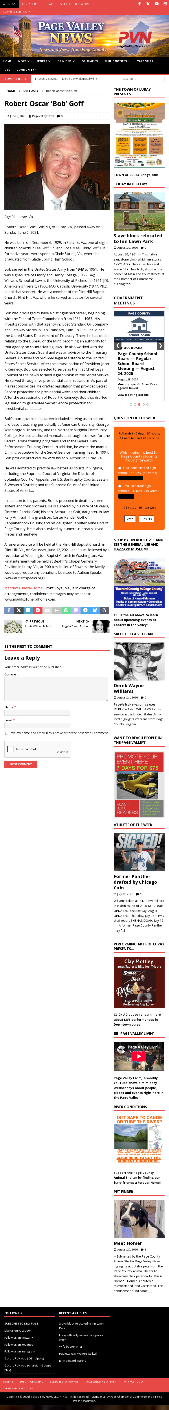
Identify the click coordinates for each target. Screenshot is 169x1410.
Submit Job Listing (15, 11)
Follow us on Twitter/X (18, 1337)
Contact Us (29, 3)
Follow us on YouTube (18, 1345)
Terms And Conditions (18, 1388)
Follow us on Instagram (19, 1351)
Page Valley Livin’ (137, 1033)
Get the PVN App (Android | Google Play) (27, 1367)
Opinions (64, 61)
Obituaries (90, 61)
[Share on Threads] (104, 611)
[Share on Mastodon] (76, 611)
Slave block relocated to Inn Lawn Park (138, 238)
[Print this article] (56, 611)
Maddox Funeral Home (23, 588)
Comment (11, 674)
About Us (9, 3)
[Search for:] (143, 78)
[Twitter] (148, 4)
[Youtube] (156, 4)
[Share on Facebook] (9, 611)
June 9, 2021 (18, 116)
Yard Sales (145, 61)
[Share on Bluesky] (95, 611)
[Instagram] (165, 4)
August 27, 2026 (127, 1249)
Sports (42, 61)
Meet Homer (128, 1243)
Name (9, 707)
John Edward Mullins (72, 1361)
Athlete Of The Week (133, 824)
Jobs (7, 70)
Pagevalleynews (43, 116)
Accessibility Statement (102, 1381)
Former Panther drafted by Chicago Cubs (135, 882)
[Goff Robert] (57, 206)
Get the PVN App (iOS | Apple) (24, 1358)
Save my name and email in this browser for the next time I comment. (58, 733)
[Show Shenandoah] (135, 404)
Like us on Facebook (17, 1330)
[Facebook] (139, 4)
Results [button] (146, 519)
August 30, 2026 (127, 248)
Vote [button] (130, 519)
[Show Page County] (143, 404)
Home (7, 61)
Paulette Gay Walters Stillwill (78, 1354)
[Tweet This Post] (18, 611)
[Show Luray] (131, 404)
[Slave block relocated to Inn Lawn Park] (139, 211)
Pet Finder (123, 1191)
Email (8, 720)
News (22, 61)
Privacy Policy (133, 1381)
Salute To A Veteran (133, 634)
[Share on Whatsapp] (66, 611)
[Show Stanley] (147, 404)
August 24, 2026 (127, 697)
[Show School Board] (139, 404)
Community (25, 70)
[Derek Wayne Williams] (139, 662)
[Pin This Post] (37, 611)
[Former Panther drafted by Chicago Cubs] (139, 852)
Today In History (130, 184)
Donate (49, 3)
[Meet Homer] (139, 1219)
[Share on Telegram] (85, 611)
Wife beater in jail (71, 1346)
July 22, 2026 (125, 894)
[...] (132, 284)
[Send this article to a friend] (47, 611)
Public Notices (116, 61)
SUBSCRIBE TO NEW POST (75, 3)
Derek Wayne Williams (129, 688)
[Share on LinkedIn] (28, 611)
